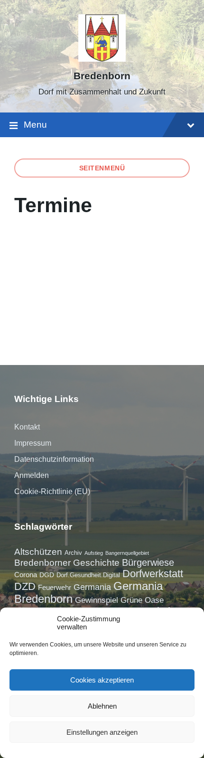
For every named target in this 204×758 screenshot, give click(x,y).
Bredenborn (102, 76)
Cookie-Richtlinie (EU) (52, 491)
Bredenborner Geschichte (67, 563)
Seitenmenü (102, 168)
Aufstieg (93, 553)
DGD (46, 575)
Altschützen (38, 552)
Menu (35, 125)
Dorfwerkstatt (152, 574)
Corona (25, 575)
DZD (25, 586)
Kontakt (27, 427)
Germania (92, 587)
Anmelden (31, 475)
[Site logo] (102, 59)
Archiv (73, 552)
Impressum (32, 443)
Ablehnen (102, 706)
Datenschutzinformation (54, 459)
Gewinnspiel (96, 600)
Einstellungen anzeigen (102, 732)
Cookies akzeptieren (102, 680)
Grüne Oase (142, 600)
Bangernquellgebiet (127, 553)
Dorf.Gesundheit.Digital (88, 575)
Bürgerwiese (148, 562)
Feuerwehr (54, 587)
